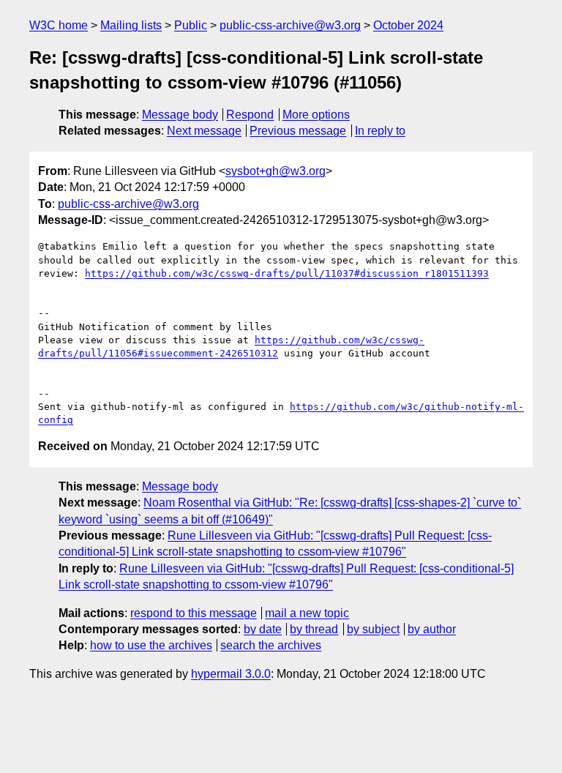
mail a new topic (307, 613)
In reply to (380, 130)
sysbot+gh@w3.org (275, 171)
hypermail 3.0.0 (231, 674)
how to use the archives (151, 645)
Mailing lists (131, 25)
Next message (204, 130)
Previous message (298, 130)
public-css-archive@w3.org (290, 25)
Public (190, 25)
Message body (180, 114)
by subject (373, 629)
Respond (250, 114)
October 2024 (408, 25)
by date (263, 629)
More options (316, 114)
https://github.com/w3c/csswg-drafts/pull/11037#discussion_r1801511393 (287, 273)
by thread (314, 629)
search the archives (270, 645)
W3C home (58, 25)
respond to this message (193, 613)
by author (432, 629)
